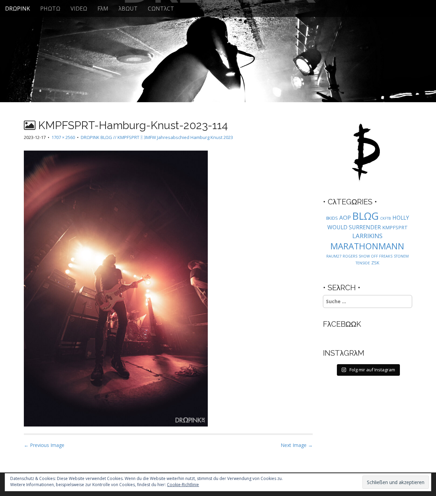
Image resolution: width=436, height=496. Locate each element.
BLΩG (365, 216)
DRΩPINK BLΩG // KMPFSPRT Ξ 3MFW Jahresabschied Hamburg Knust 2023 (157, 137)
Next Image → (297, 445)
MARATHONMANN (367, 246)
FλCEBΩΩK (342, 324)
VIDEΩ (79, 8)
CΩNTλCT (161, 8)
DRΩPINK (17, 8)
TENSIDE (363, 263)
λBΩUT (128, 8)
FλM (102, 8)
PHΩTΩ (50, 8)
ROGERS (350, 256)
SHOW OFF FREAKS (375, 256)
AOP (345, 217)
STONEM (401, 256)
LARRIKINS (367, 235)
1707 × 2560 (63, 137)
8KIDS (332, 218)
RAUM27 (333, 256)
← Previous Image (44, 445)
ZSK (375, 263)
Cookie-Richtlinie (183, 484)
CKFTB (385, 218)
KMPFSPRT (395, 227)
